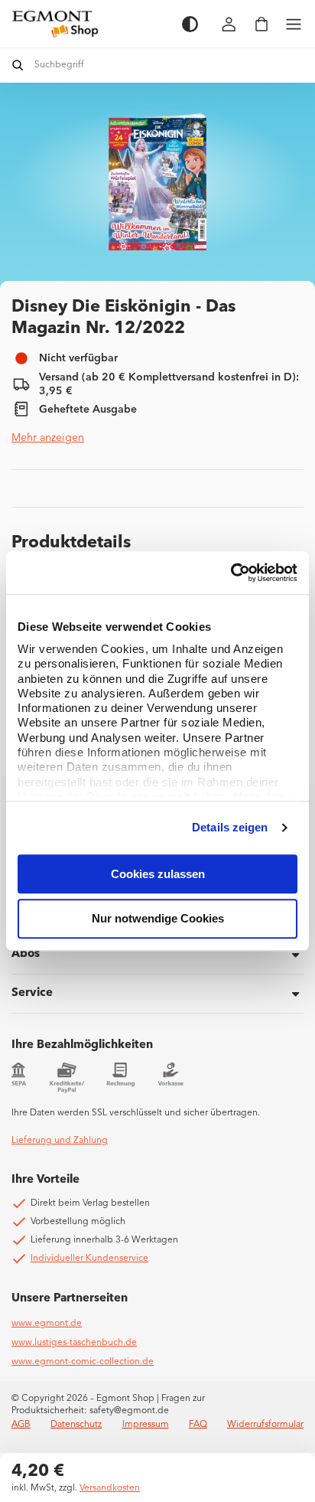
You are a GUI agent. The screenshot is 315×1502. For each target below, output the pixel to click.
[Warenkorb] (261, 24)
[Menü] (294, 24)
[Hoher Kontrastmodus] (190, 24)
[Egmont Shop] (89, 24)
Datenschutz (76, 1424)
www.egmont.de (46, 1323)
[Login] (229, 24)
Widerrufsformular (265, 1424)
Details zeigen (230, 827)
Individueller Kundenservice (89, 1258)
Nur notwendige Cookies (158, 919)
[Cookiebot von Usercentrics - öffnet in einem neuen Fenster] (230, 573)
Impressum (145, 1424)
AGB (21, 1424)
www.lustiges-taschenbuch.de (74, 1342)
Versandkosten (110, 1488)
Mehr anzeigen (47, 438)
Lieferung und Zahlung (59, 1140)
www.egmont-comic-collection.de (82, 1361)
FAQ (198, 1424)
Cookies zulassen (158, 873)
